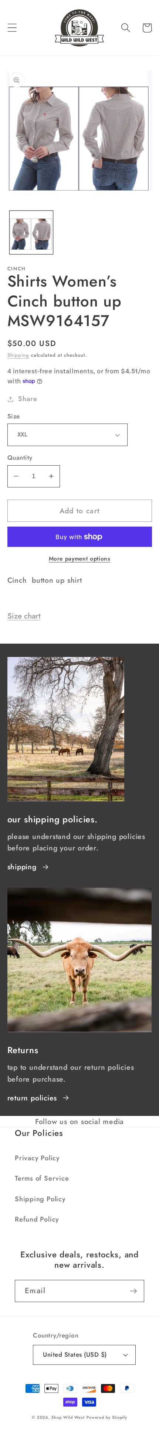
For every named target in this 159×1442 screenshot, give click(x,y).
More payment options (80, 559)
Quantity (20, 457)
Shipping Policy (40, 1199)
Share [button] (27, 399)
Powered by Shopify (107, 1417)
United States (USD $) (75, 1354)
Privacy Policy (37, 1158)
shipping (22, 867)
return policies (32, 1098)
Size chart (24, 615)
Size (13, 416)
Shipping (18, 355)
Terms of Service (42, 1178)
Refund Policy (37, 1219)
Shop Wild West (68, 1417)
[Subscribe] (133, 1291)
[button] (12, 27)
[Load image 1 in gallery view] (31, 232)
